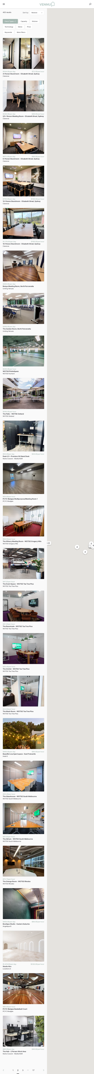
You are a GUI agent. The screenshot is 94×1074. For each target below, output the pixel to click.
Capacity (24, 21)
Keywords (8, 32)
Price (29, 27)
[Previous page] (5, 1070)
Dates (20, 27)
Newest (34, 13)
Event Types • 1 (10, 21)
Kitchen (35, 21)
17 (33, 1070)
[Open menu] (4, 4)
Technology (9, 27)
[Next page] (41, 1070)
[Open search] (90, 4)
